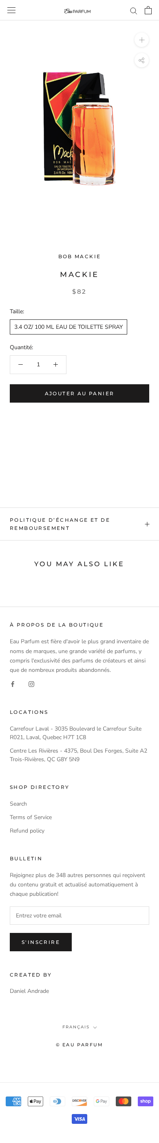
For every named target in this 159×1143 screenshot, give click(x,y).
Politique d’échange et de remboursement (60, 524)
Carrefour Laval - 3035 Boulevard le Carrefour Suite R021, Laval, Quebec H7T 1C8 (75, 733)
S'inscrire (41, 942)
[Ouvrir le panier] (148, 10)
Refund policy (27, 831)
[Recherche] (133, 10)
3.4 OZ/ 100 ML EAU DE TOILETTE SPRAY (68, 327)
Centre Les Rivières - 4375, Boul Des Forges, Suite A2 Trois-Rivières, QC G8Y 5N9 (78, 755)
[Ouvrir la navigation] (11, 10)
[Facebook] (12, 684)
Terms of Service (31, 817)
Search (18, 804)
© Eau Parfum (79, 1045)
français (76, 1027)
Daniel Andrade (29, 991)
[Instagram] (31, 684)
